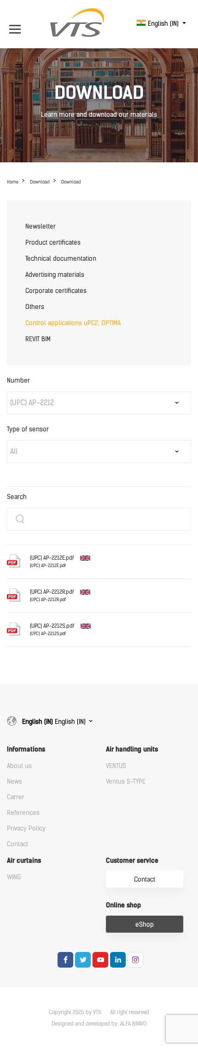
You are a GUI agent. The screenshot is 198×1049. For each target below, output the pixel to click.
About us (19, 766)
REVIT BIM (38, 339)
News (14, 781)
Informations (26, 749)
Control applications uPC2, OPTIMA (73, 323)
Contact (17, 844)
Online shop (123, 905)
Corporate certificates (56, 291)
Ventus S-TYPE (126, 781)
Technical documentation (60, 259)
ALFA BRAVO (133, 1023)
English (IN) (163, 24)
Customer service (132, 861)
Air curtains (24, 861)
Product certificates (53, 242)
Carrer (15, 797)
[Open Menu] (17, 23)
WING (14, 877)
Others (34, 307)
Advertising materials (54, 275)
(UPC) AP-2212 (32, 402)
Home (12, 182)
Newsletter (40, 226)
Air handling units (132, 749)
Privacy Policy (26, 828)
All (13, 451)
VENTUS (116, 766)
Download (40, 182)
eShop (144, 925)
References (23, 813)
